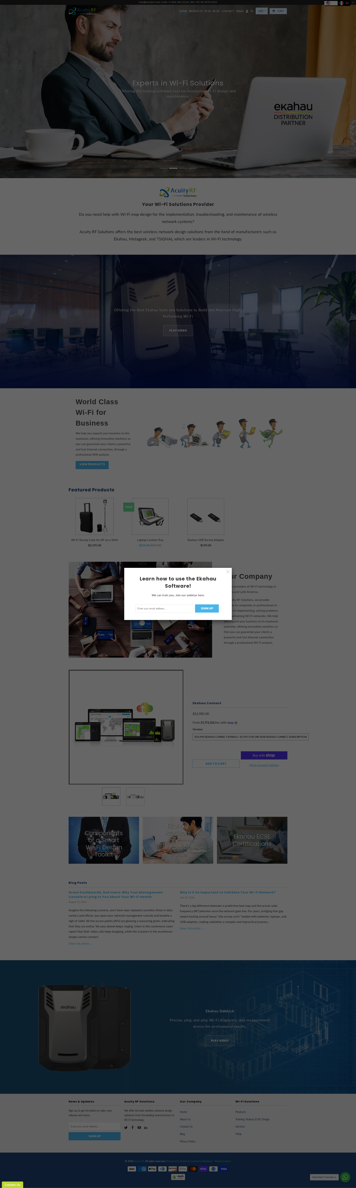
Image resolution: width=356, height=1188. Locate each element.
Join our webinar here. (190, 595)
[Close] (228, 571)
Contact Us (12, 1184)
